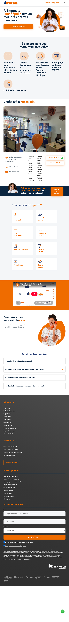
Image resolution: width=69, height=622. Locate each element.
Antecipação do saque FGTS (12, 518)
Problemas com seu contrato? (13, 488)
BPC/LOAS (7, 535)
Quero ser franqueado (10, 482)
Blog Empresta (8, 470)
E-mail (5, 554)
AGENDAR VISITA (55, 198)
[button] (8, 147)
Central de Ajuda (12, 498)
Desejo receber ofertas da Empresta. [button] (15, 582)
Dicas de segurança (10, 464)
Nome (5, 546)
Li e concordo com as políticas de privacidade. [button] (19, 578)
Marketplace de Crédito (11, 485)
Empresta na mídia (9, 467)
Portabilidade (8, 529)
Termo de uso (8, 461)
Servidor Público (9, 532)
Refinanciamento (9, 526)
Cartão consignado (9, 523)
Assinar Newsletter (34, 573)
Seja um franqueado (52, 3)
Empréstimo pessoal (10, 521)
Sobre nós (7, 444)
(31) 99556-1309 (14, 207)
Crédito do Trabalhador (11, 512)
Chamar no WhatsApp (18, 26)
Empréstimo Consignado (11, 515)
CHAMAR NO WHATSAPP (55, 193)
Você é (6, 563)
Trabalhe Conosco (9, 447)
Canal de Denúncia (9, 491)
